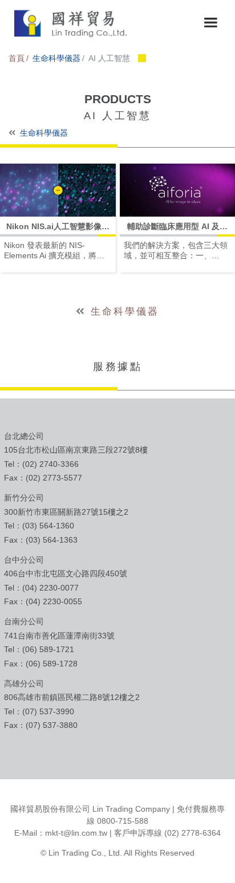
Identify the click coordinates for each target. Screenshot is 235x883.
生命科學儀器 (56, 58)
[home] (68, 23)
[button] (210, 23)
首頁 (17, 58)
